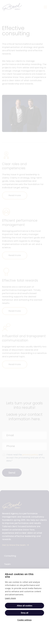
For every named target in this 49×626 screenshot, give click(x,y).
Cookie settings (24, 620)
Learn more (10, 598)
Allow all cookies (24, 606)
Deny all (24, 613)
